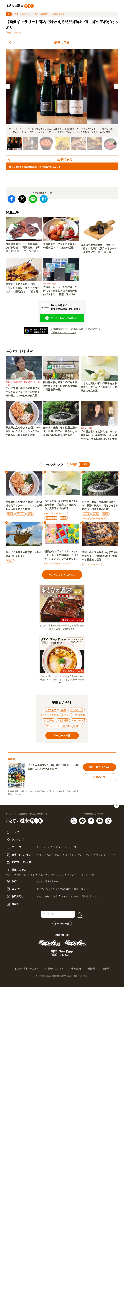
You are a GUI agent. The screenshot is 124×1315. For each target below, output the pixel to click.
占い (8, 875)
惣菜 (55, 896)
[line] (82, 820)
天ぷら (58, 855)
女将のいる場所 (86, 428)
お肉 (39, 896)
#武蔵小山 (97, 564)
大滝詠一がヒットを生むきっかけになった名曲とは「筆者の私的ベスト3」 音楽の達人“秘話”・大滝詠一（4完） (60, 291)
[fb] (91, 820)
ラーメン (69, 855)
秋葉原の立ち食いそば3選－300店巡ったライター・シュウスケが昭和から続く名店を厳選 (23, 431)
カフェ (99, 855)
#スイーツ (62, 513)
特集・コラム (18, 869)
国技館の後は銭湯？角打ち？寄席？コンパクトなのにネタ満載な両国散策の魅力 (60, 386)
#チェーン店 (50, 564)
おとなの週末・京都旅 (47, 881)
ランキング (17, 839)
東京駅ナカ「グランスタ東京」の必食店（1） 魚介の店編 (60, 246)
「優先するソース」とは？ (63, 332)
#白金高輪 (48, 720)
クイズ (17, 875)
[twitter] (74, 820)
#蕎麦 (30, 514)
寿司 (39, 855)
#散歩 (79, 725)
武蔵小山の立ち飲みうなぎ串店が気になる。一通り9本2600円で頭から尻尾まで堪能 (100, 556)
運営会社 (91, 968)
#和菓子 (63, 518)
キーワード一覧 (61, 923)
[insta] (108, 820)
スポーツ (42, 875)
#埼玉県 (86, 519)
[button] (8, 86)
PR (75, 847)
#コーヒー (50, 709)
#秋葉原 (10, 514)
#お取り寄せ (50, 513)
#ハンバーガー (64, 564)
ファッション (57, 875)
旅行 (14, 881)
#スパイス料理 (51, 714)
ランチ (89, 855)
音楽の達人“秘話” (49, 284)
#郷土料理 (63, 720)
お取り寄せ (17, 896)
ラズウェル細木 (62, 889)
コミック (16, 888)
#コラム (96, 514)
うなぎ (48, 855)
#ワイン (66, 714)
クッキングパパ (44, 889)
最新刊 (15, 904)
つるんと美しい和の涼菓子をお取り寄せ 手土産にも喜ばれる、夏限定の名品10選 (99, 387)
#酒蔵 (103, 519)
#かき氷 (86, 514)
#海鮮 (9, 33)
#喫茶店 (105, 514)
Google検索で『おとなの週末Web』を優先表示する (75, 328)
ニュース (16, 847)
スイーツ (111, 855)
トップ (15, 832)
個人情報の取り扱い (53, 968)
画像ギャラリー (59, 14)
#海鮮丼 (18, 33)
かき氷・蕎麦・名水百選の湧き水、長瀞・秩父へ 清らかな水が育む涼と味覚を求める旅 (60, 431)
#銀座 (63, 709)
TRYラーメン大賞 (21, 862)
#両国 (69, 725)
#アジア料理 (76, 709)
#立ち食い (20, 514)
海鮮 (47, 896)
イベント (66, 847)
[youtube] (100, 820)
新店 (55, 847)
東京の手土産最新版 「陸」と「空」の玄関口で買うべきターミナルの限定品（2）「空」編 (23, 288)
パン (80, 855)
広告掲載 (105, 968)
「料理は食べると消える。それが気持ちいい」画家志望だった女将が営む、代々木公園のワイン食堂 (99, 435)
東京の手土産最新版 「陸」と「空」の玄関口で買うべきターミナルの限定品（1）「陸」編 (99, 248)
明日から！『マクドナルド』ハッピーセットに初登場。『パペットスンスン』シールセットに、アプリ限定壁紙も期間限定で (61, 555)
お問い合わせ (75, 968)
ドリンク (96, 896)
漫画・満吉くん (81, 889)
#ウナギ (86, 564)
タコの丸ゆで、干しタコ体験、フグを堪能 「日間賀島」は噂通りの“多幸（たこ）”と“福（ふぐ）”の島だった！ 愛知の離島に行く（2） (23, 248)
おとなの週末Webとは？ (26, 968)
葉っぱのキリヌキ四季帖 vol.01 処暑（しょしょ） (23, 554)
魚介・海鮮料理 (41, 14)
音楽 (32, 875)
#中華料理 (80, 714)
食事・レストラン (22, 14)
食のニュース (43, 847)
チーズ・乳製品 (81, 896)
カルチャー (72, 875)
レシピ (85, 875)
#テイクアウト (51, 518)
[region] (62, 100)
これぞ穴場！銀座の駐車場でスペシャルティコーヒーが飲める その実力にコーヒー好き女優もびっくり (24, 392)
